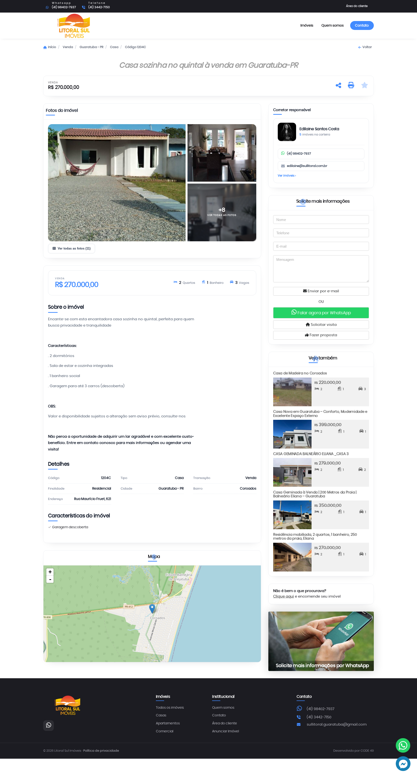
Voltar (367, 47)
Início (52, 47)
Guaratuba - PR (92, 47)
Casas (161, 715)
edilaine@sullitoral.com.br (307, 166)
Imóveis (306, 25)
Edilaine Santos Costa (319, 129)
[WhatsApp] (48, 725)
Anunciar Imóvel (225, 731)
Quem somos (332, 25)
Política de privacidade (101, 750)
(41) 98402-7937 (299, 153)
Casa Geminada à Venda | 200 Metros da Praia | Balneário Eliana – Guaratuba (314, 494)
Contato (362, 25)
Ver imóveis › (287, 175)
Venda (68, 47)
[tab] (62, 111)
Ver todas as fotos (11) (74, 248)
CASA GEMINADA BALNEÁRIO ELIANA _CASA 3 (310, 454)
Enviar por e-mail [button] (323, 291)
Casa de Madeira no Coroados (300, 373)
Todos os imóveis (170, 707)
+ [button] (50, 572)
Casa (114, 47)
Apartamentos (168, 723)
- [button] (50, 579)
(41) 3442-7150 (319, 717)
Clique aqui (283, 596)
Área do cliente (357, 6)
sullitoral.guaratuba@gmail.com (337, 724)
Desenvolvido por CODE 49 (353, 750)
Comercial (164, 731)
